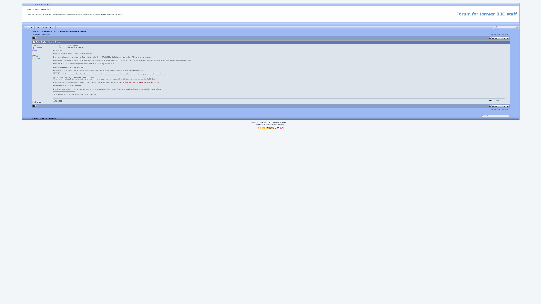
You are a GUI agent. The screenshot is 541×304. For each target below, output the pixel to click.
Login (48, 9)
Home (31, 27)
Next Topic (505, 34)
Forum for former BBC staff (41, 31)
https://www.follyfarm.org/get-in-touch (81, 77)
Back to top (36, 102)
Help (37, 27)
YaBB (258, 124)
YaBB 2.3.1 (286, 122)
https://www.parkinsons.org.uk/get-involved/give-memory (139, 82)
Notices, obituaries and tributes (63, 31)
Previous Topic (495, 34)
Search (44, 27)
